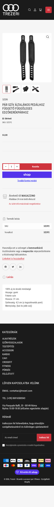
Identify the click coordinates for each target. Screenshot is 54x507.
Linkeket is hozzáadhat (13, 258)
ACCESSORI (8, 350)
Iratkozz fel (44, 437)
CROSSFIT (7, 362)
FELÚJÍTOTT (8, 374)
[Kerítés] (29, 10)
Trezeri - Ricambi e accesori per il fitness (25, 479)
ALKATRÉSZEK (9, 338)
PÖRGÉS (6, 370)
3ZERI (5, 99)
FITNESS (6, 366)
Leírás (10, 277)
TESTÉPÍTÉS (8, 346)
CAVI (4, 358)
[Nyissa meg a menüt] (48, 10)
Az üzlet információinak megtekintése (24, 204)
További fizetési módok (27, 180)
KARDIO (6, 354)
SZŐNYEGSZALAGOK (12, 342)
